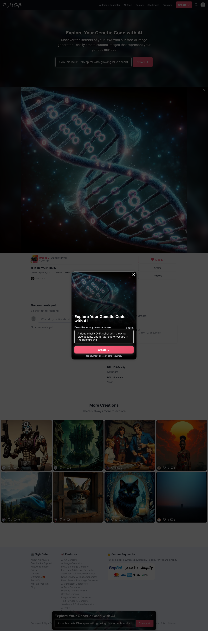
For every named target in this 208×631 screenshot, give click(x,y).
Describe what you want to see (92, 327)
